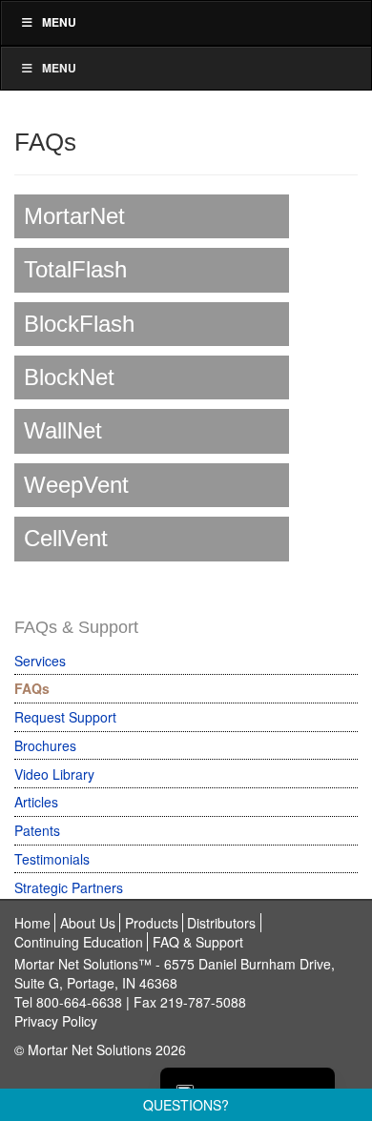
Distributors (221, 922)
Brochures (45, 745)
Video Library (54, 774)
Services (40, 660)
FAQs (32, 688)
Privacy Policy (55, 1020)
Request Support (65, 716)
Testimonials (52, 858)
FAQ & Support (198, 941)
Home (32, 922)
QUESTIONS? (186, 1104)
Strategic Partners (68, 887)
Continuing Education (78, 941)
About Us (87, 922)
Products (151, 922)
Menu (59, 22)
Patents (37, 830)
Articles (36, 801)
